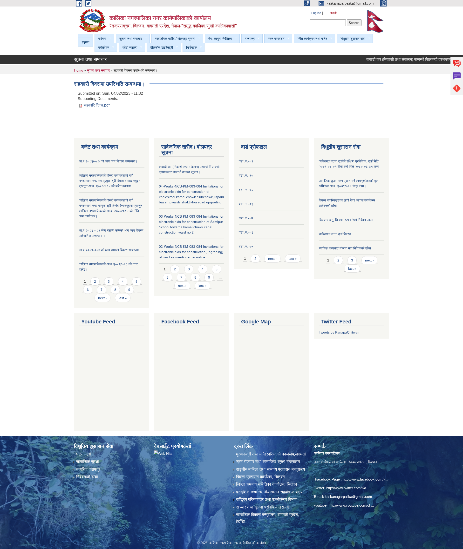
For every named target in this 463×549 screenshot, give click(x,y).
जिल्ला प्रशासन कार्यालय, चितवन (260, 477)
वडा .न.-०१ (246, 161)
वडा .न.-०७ (246, 218)
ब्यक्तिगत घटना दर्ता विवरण (335, 234)
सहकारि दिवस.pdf (96, 105)
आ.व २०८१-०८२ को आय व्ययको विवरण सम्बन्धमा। (110, 250)
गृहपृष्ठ (85, 42)
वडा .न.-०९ (246, 204)
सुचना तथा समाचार (129, 39)
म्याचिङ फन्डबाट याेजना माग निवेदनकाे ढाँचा (345, 248)
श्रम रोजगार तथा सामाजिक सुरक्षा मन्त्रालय (268, 461)
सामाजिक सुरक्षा (87, 461)
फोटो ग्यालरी (128, 48)
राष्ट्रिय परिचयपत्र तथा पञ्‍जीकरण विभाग (266, 499)
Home (78, 70)
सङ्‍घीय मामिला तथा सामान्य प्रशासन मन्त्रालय (270, 469)
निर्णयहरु (190, 48)
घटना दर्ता (83, 454)
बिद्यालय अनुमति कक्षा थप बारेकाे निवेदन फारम (346, 220)
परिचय (100, 39)
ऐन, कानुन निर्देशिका (218, 39)
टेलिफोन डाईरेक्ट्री (160, 48)
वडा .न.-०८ (246, 190)
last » (123, 298)
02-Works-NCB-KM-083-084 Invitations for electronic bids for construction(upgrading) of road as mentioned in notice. (191, 252)
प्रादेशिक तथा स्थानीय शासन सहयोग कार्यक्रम (270, 492)
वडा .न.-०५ (246, 246)
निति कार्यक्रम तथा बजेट (310, 39)
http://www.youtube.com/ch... (351, 505)
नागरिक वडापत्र (88, 469)
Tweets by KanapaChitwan (339, 332)
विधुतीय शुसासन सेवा (351, 39)
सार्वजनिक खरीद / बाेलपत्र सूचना (173, 39)
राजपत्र (248, 39)
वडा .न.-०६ (246, 232)
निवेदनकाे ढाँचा (87, 477)
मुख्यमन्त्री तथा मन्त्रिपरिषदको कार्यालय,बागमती (271, 454)
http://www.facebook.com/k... (365, 479)
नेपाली (333, 13)
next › (102, 298)
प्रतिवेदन (102, 48)
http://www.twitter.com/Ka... (347, 488)
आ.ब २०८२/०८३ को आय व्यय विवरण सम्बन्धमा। (108, 161)
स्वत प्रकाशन (274, 39)
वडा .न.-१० (246, 175)
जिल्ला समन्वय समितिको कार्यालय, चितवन (266, 484)
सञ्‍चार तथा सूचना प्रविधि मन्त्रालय (262, 507)
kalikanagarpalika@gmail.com (348, 497)
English (316, 13)
